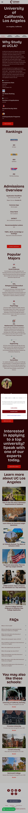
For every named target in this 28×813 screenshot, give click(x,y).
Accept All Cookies (14, 411)
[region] (14, 406)
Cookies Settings (14, 407)
